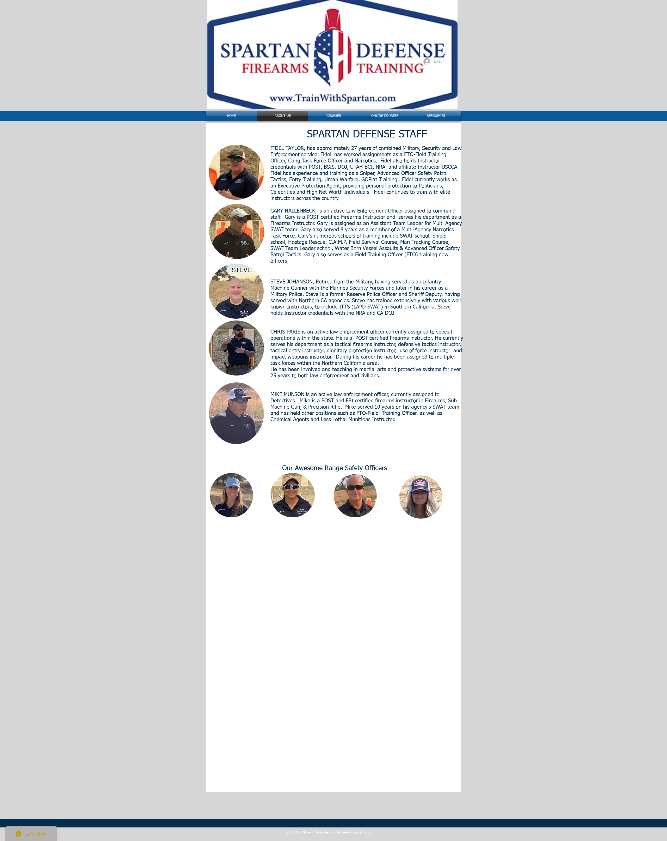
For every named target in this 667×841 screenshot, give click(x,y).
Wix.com (366, 832)
